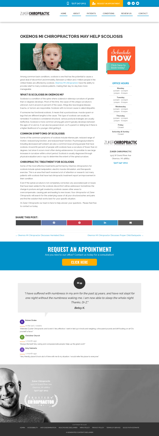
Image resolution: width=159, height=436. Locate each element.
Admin (22, 427)
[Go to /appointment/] (106, 3)
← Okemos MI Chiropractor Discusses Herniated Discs (39, 235)
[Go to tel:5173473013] (76, 3)
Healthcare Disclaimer (68, 427)
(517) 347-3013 (121, 163)
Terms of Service (113, 427)
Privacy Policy (98, 427)
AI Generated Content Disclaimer (79, 432)
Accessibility (32, 427)
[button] (79, 262)
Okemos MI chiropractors (66, 83)
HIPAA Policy (85, 427)
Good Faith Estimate (131, 427)
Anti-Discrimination (48, 427)
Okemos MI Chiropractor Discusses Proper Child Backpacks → (116, 235)
